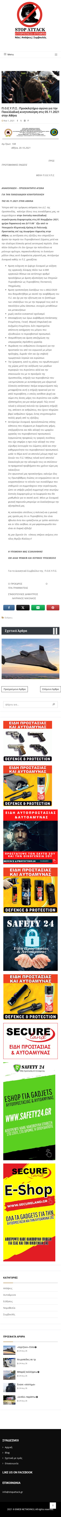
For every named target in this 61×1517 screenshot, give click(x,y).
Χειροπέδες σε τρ (26, 1359)
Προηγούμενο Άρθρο (15, 689)
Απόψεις (7, 1288)
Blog (7, 1452)
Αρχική (8, 1447)
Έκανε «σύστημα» (26, 1384)
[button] (55, 55)
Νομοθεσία (9, 1307)
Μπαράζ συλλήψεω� (28, 1372)
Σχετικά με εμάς (13, 1458)
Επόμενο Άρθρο (50, 689)
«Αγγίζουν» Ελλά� (27, 1347)
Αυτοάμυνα (9, 1294)
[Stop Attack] (30, 24)
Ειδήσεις (9, 617)
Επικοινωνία (11, 1463)
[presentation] (54, 631)
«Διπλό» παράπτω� (27, 1397)
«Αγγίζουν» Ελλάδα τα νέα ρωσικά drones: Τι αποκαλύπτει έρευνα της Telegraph (30, 659)
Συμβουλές (9, 1314)
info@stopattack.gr (12, 1491)
